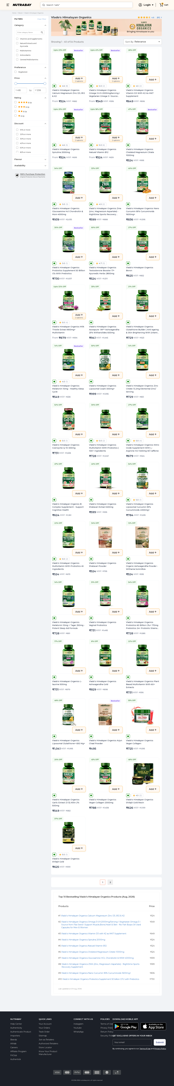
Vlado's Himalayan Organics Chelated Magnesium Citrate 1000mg (92, 952)
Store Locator (45, 1047)
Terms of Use (106, 1024)
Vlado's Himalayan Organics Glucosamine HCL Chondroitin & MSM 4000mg (97, 958)
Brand (20, 13)
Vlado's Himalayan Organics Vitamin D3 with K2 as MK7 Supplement (93, 933)
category (19, 25)
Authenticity (16, 1028)
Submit (160, 1042)
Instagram (78, 1024)
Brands (13, 1039)
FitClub (13, 1055)
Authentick (15, 1059)
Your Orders (44, 1028)
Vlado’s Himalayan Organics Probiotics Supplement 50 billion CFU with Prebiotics (100, 979)
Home (14, 13)
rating (17, 98)
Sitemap (43, 1035)
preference (20, 67)
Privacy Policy (107, 1028)
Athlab (13, 1043)
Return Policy (106, 1032)
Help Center (16, 1024)
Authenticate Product (20, 1032)
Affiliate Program (18, 1051)
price (17, 78)
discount (19, 123)
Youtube (78, 1028)
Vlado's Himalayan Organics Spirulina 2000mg (83, 939)
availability (19, 165)
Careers (14, 1047)
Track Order (44, 1032)
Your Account (45, 1024)
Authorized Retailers (48, 1043)
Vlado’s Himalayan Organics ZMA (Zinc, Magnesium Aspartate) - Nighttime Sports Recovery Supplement (100, 965)
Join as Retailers (46, 1039)
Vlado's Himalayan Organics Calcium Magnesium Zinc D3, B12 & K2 (93, 915)
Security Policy (107, 1035)
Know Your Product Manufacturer (48, 1052)
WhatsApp (79, 1032)
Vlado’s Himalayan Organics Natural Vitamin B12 (84, 946)
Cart (166, 5)
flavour (18, 159)
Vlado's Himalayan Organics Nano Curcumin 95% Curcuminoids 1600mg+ (96, 973)
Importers (15, 1035)
